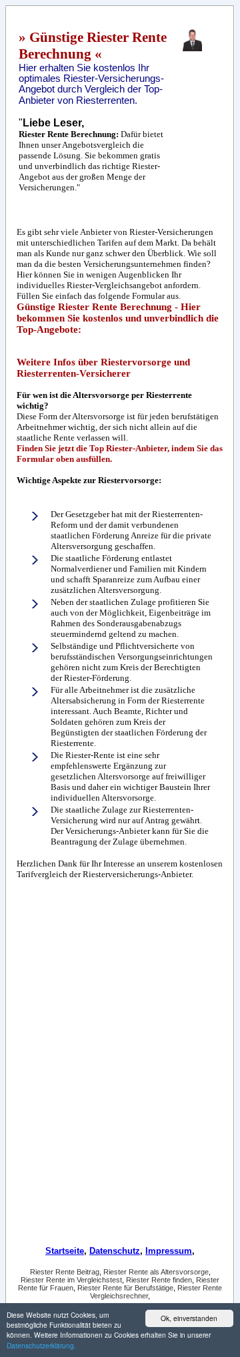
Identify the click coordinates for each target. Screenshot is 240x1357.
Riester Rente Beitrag (64, 1272)
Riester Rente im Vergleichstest (71, 1280)
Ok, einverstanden (189, 1318)
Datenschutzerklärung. (41, 1345)
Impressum (168, 1251)
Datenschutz (114, 1251)
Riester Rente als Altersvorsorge (156, 1272)
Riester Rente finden (159, 1280)
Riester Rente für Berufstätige (125, 1288)
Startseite (64, 1251)
